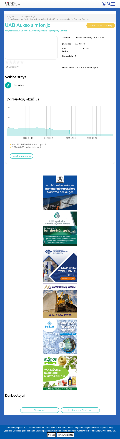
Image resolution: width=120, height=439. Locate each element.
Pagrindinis (12, 16)
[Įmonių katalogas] (12, 4)
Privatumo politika (65, 435)
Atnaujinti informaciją (101, 25)
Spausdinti (39, 410)
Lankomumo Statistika (80, 410)
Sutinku (51, 435)
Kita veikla (19, 85)
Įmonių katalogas (29, 16)
